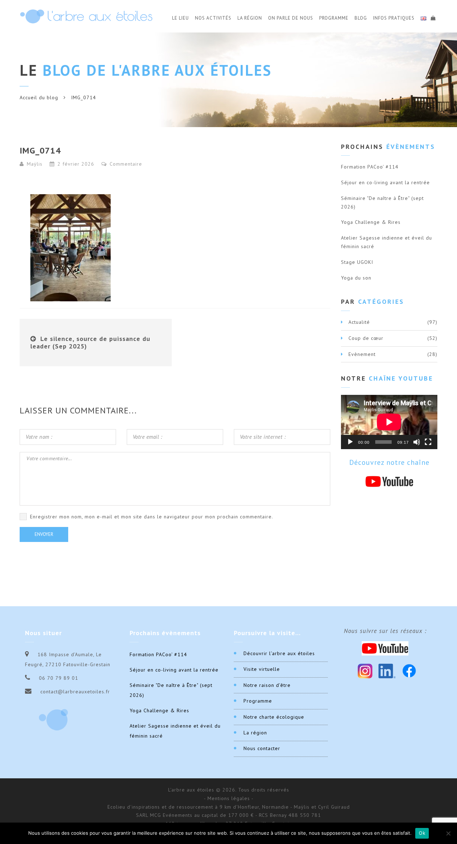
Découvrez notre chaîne (389, 462)
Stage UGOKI (357, 262)
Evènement (362, 354)
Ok (422, 833)
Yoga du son (356, 278)
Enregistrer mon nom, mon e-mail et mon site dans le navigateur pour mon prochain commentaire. (151, 516)
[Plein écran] (428, 442)
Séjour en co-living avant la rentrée (385, 182)
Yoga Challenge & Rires (371, 222)
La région (255, 732)
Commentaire (125, 164)
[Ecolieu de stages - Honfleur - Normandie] (86, 16)
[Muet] (416, 442)
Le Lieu (180, 18)
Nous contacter (261, 748)
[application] (389, 422)
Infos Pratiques (394, 18)
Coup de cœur (365, 338)
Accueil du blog (39, 97)
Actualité (359, 322)
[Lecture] (350, 442)
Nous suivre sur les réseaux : (385, 631)
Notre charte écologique (273, 717)
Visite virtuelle (261, 669)
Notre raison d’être (267, 685)
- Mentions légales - (228, 798)
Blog (361, 18)
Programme (333, 18)
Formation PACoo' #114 (369, 167)
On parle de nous (290, 18)
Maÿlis (34, 164)
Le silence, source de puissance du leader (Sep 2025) (90, 343)
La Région (249, 18)
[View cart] (432, 17)
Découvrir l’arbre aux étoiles (279, 653)
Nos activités (213, 18)
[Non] (448, 833)
